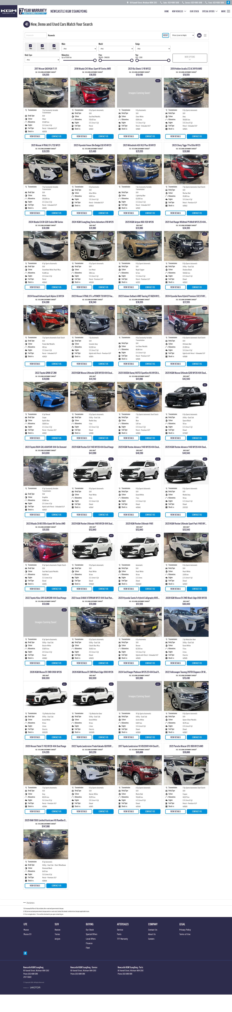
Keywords (51, 35)
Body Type (28, 55)
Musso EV (27, 934)
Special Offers (208, 11)
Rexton (57, 929)
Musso (26, 929)
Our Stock (194, 11)
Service (120, 929)
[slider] (95, 60)
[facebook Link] (228, 2)
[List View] (205, 35)
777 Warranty (122, 938)
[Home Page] (24, 11)
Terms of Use (184, 934)
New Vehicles (177, 11)
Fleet (88, 947)
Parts (119, 934)
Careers (151, 938)
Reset (165, 35)
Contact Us (56, 136)
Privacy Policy (185, 929)
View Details (35, 136)
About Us (152, 934)
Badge (137, 43)
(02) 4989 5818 (33, 973)
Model (101, 43)
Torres (57, 934)
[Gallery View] (199, 35)
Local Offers (91, 938)
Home (166, 11)
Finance (89, 943)
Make (63, 43)
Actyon (57, 938)
